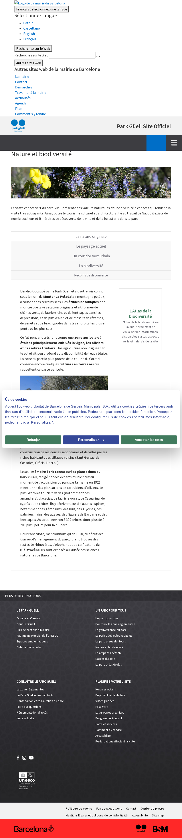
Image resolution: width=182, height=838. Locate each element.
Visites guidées (104, 701)
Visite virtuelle (25, 718)
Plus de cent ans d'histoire (33, 630)
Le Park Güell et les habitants (113, 636)
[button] (91, 596)
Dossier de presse (152, 808)
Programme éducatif (108, 718)
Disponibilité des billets (110, 695)
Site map (158, 815)
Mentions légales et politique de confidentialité (97, 815)
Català (28, 23)
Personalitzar (88, 440)
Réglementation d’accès (32, 712)
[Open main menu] (174, 143)
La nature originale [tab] (91, 236)
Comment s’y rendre (108, 730)
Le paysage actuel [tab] (91, 246)
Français (41, 9)
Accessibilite (140, 815)
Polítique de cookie (79, 808)
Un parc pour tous (106, 618)
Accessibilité (103, 736)
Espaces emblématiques (32, 641)
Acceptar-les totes (149, 440)
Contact (131, 808)
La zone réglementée (31, 689)
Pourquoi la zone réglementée (115, 624)
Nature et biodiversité (109, 647)
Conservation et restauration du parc (40, 701)
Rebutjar (33, 440)
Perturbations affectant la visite (115, 741)
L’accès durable (105, 659)
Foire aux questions (29, 707)
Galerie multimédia (29, 647)
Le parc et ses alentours (110, 641)
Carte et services (106, 724)
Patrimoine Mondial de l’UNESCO (38, 636)
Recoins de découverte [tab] (91, 275)
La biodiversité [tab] (91, 265)
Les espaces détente (108, 653)
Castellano (31, 28)
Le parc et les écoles (108, 664)
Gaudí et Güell (26, 624)
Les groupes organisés (109, 712)
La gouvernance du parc (110, 630)
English (29, 33)
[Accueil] (18, 126)
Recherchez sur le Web (31, 55)
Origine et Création (29, 618)
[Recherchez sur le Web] (98, 56)
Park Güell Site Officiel (144, 126)
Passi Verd (101, 707)
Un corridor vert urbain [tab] (91, 255)
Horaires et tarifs (106, 689)
